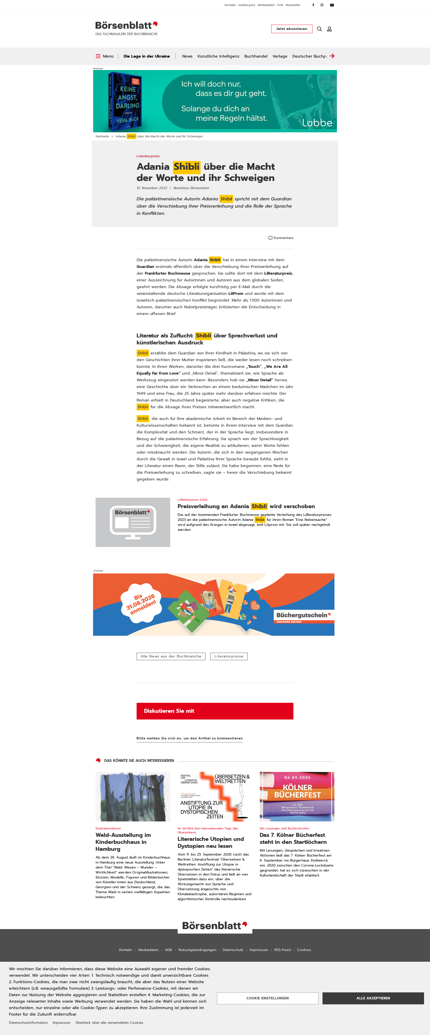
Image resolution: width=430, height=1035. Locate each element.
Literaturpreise (229, 656)
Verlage (279, 56)
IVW (280, 5)
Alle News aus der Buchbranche (171, 656)
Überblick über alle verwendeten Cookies (109, 1022)
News (187, 56)
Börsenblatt (127, 25)
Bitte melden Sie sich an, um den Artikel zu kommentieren (190, 738)
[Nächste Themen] (331, 56)
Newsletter (293, 5)
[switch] (105, 56)
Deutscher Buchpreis (312, 56)
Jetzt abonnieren (291, 28)
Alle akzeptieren (373, 998)
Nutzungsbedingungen (197, 950)
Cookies (304, 950)
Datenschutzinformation (28, 1022)
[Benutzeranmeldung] (329, 29)
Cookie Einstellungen (268, 998)
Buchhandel (256, 56)
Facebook (313, 4)
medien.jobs (246, 5)
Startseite (102, 136)
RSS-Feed (282, 950)
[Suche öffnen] (319, 29)
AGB (168, 950)
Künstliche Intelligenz (218, 56)
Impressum (259, 950)
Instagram (322, 4)
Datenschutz (233, 950)
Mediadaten (266, 5)
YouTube (331, 4)
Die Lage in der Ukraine (147, 56)
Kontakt (230, 5)
